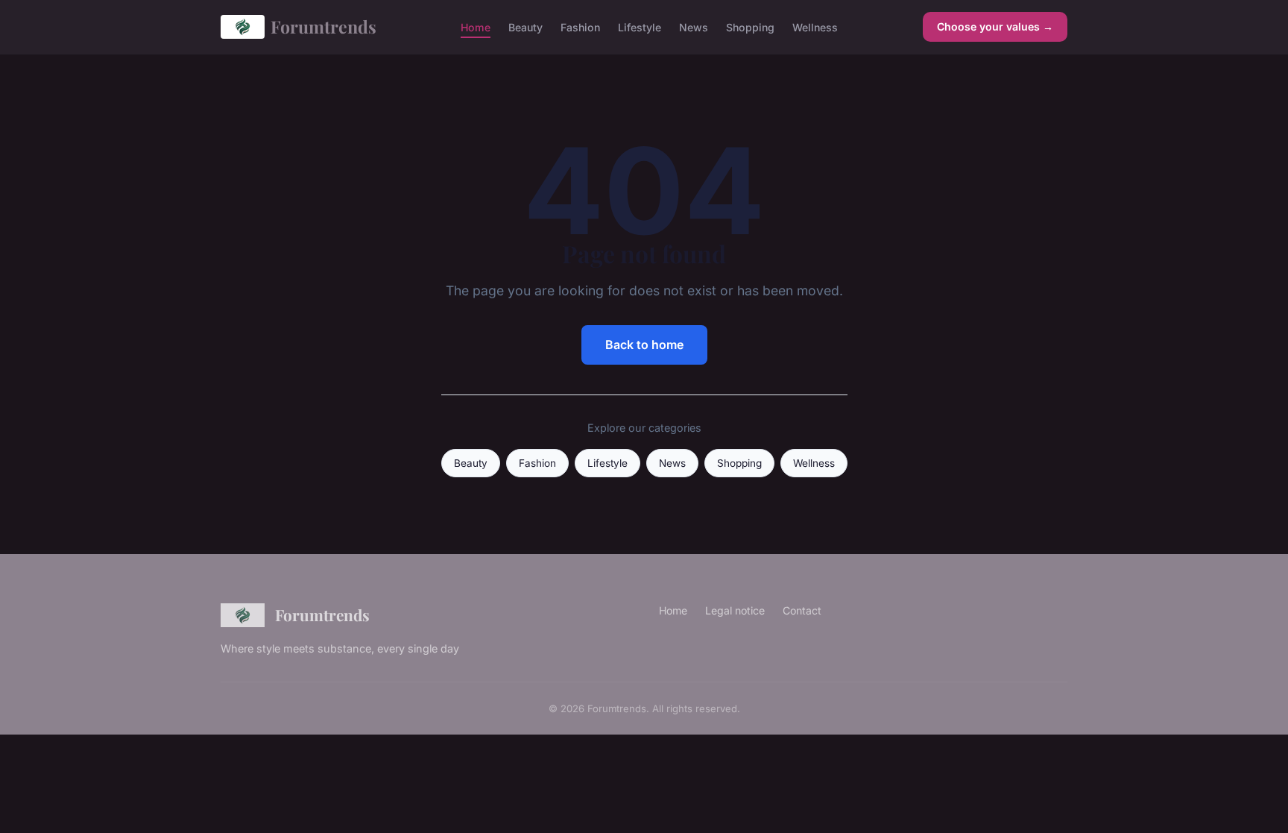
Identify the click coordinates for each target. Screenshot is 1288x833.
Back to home (644, 344)
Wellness (815, 26)
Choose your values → (995, 26)
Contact (802, 610)
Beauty (525, 26)
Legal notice (735, 610)
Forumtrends (323, 26)
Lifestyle (639, 26)
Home (475, 26)
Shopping (750, 26)
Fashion (580, 26)
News (693, 26)
